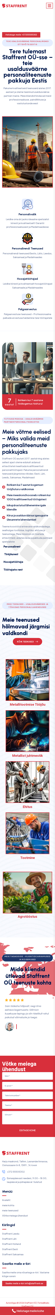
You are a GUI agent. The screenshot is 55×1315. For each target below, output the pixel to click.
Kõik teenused (25, 641)
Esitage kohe (27, 1130)
